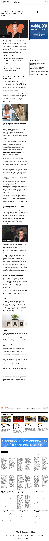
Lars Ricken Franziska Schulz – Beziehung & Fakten (41, 473)
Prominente (7, 8)
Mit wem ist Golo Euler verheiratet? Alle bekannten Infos (5, 426)
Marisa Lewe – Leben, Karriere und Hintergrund (39, 74)
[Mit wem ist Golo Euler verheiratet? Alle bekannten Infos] (6, 419)
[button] (45, 1)
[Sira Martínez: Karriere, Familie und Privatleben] (30, 419)
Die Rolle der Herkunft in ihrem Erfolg (12, 68)
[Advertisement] (39, 49)
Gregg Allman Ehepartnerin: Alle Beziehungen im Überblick (7, 511)
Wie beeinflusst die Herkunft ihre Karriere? (13, 60)
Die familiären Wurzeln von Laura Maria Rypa (13, 58)
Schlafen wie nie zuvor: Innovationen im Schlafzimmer (41, 492)
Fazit (5, 72)
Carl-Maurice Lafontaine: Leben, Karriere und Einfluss (23, 473)
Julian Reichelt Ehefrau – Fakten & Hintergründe (24, 511)
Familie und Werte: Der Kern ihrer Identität (13, 65)
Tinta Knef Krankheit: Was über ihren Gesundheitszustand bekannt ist (37, 68)
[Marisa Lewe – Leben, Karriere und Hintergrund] (43, 419)
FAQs (5, 73)
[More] (47, 12)
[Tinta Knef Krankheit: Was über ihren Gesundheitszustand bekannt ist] (18, 419)
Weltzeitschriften (22, 538)
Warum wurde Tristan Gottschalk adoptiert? (11, 408)
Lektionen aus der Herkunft (10, 70)
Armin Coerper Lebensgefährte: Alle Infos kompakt (23, 492)
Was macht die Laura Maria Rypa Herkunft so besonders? (13, 62)
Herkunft (7, 244)
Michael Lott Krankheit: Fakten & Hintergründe (7, 492)
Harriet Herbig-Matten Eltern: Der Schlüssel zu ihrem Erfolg (37, 409)
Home (2, 8)
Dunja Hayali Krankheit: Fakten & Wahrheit (41, 511)
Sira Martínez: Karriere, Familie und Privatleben (39, 71)
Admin (3, 15)
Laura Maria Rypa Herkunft (10, 81)
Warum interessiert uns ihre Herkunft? (12, 66)
